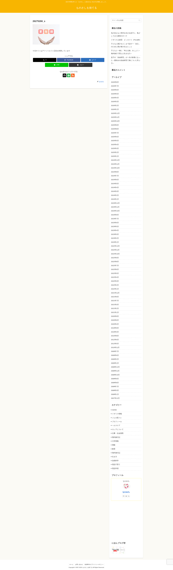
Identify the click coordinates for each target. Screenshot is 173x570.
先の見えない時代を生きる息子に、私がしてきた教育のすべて (125, 34)
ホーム (71, 564)
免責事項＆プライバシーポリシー (94, 564)
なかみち (126, 492)
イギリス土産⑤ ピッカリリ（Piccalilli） (126, 40)
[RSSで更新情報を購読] (73, 75)
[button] (80, 65)
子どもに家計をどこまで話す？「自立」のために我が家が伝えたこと (125, 45)
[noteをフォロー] (64, 75)
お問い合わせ (79, 564)
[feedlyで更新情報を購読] (68, 75)
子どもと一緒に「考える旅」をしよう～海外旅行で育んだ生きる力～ (125, 52)
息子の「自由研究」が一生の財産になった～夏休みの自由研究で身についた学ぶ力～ (125, 60)
